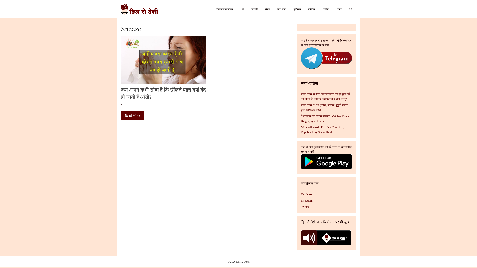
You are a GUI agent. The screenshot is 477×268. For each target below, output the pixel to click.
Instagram (306, 200)
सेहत (267, 9)
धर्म (242, 9)
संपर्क (339, 9)
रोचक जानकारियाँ (224, 9)
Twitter (305, 207)
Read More (132, 115)
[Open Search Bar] (351, 9)
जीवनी (254, 9)
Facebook (306, 194)
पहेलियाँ (311, 9)
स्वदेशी (326, 9)
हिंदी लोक (281, 9)
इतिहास (297, 9)
